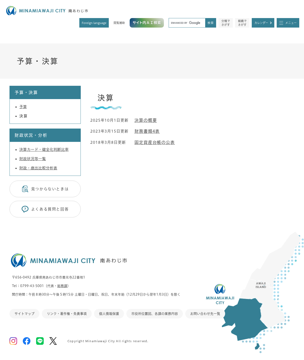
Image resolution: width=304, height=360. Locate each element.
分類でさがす (225, 22)
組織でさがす (242, 22)
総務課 (62, 286)
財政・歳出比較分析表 (38, 168)
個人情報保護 (109, 313)
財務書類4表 (147, 131)
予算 (23, 107)
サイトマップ (24, 313)
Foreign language (94, 22)
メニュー (291, 22)
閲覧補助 (119, 22)
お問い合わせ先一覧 (205, 313)
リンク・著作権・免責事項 (67, 313)
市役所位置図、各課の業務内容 (154, 313)
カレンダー (261, 22)
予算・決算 (37, 61)
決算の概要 (145, 120)
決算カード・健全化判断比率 (44, 149)
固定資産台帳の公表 (154, 142)
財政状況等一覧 (32, 159)
